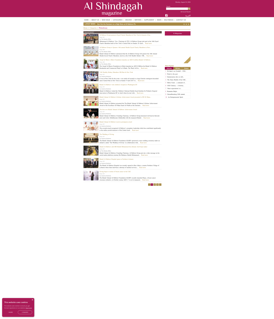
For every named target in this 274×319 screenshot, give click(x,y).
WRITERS (138, 20)
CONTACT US (181, 20)
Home (85, 28)
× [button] (32, 300)
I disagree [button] (25, 312)
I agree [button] (10, 312)
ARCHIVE (128, 20)
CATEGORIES (117, 20)
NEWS (159, 20)
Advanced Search (185, 12)
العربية (188, 16)
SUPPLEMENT (149, 20)
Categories (93, 28)
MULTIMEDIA (168, 20)
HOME (86, 20)
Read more (29, 308)
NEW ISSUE (106, 20)
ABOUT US (95, 20)
